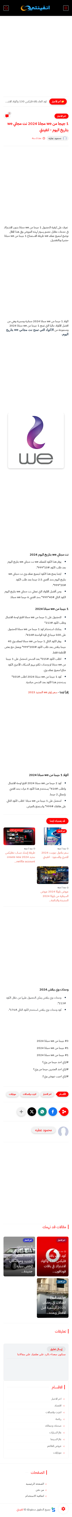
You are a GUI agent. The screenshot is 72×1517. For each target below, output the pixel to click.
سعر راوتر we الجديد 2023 (42, 692)
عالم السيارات (55, 1432)
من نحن (40, 1489)
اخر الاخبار (61, 116)
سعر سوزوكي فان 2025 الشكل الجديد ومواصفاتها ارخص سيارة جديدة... (21, 1261)
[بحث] (6, 8)
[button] (52, 1111)
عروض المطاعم (54, 1446)
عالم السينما (56, 1439)
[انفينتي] (36, 8)
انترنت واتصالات (29, 1094)
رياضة (59, 1419)
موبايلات (12, 1094)
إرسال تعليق (56, 1349)
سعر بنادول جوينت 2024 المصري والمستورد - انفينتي (55, 855)
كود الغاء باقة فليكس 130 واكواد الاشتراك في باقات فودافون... (26, 101)
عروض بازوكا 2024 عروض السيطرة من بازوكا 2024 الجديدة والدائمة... (55, 896)
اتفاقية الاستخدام (34, 1496)
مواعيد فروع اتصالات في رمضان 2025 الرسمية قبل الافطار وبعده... (53, 1305)
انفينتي (20, 1509)
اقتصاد (58, 1405)
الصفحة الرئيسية (35, 1483)
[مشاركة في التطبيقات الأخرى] (21, 1111)
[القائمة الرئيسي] (66, 8)
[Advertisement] (36, 58)
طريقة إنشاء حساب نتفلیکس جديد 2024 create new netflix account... (20, 857)
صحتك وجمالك (53, 1426)
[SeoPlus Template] (53, 1509)
